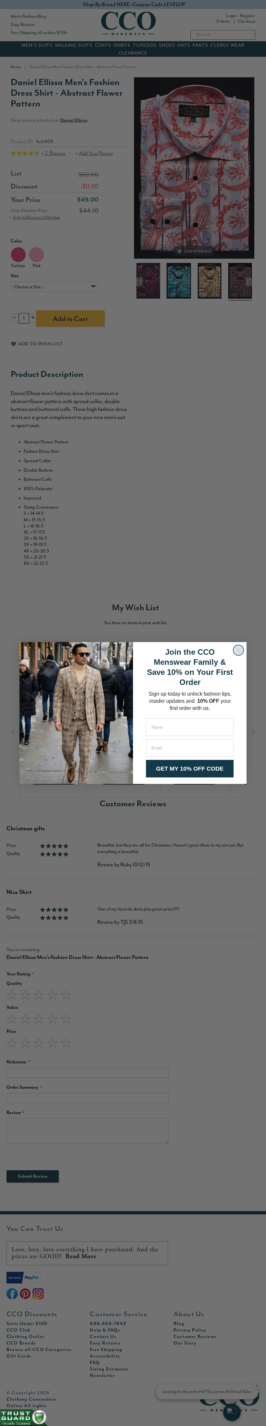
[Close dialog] (238, 650)
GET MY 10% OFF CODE (190, 768)
